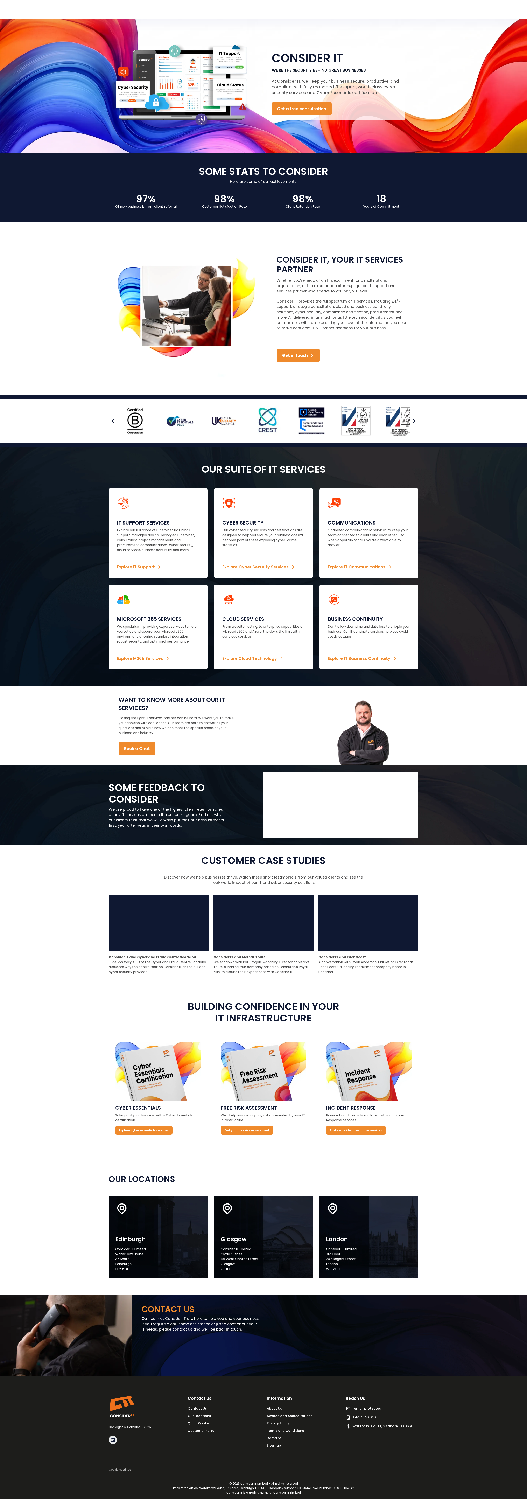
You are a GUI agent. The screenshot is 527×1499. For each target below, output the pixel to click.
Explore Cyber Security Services (255, 567)
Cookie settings (120, 1469)
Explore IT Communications (356, 567)
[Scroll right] (414, 421)
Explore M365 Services (140, 658)
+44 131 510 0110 (364, 1417)
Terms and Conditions (285, 1430)
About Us (274, 1408)
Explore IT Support (136, 567)
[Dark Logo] (122, 1406)
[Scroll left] (113, 421)
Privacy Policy (278, 1423)
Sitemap (274, 1445)
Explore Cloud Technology (249, 658)
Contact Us (197, 1408)
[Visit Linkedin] (113, 1440)
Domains (274, 1438)
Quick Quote (198, 1423)
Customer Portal (201, 1430)
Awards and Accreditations (289, 1416)
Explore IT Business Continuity (359, 658)
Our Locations (199, 1416)
